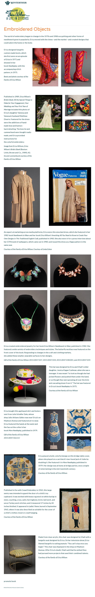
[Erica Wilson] (17, 14)
